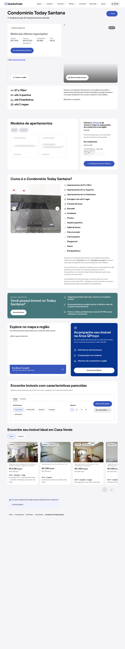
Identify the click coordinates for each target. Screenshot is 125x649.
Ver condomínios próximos (22, 50)
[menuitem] (40, 4)
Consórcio (82, 4)
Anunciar (61, 4)
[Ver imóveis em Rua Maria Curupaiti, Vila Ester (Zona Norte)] (16, 60)
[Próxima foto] (34, 452)
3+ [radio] (81, 409)
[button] (22, 463)
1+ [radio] (72, 409)
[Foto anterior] (11, 452)
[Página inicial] (14, 4)
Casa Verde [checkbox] (18, 409)
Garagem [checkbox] (52, 409)
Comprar (49, 4)
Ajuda (103, 4)
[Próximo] (111, 489)
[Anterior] (104, 489)
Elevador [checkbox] (42, 409)
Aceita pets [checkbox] (18, 414)
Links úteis (92, 4)
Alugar (39, 4)
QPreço (71, 4)
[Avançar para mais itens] (57, 208)
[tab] (15, 399)
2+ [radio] (77, 409)
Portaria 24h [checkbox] (30, 409)
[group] (22, 463)
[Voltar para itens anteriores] (14, 208)
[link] (102, 404)
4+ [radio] (86, 409)
